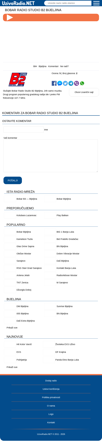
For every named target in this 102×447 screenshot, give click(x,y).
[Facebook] (54, 83)
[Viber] (76, 83)
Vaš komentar (10, 138)
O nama (51, 406)
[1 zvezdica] (58, 76)
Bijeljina (42, 66)
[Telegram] (70, 83)
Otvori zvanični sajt (84, 92)
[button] (96, 3)
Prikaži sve (12, 327)
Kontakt (51, 422)
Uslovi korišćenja (51, 389)
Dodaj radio (51, 380)
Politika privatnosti (51, 397)
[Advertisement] (51, 40)
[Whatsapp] (82, 83)
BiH (35, 66)
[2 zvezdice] (70, 76)
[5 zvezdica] (70, 78)
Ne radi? (64, 66)
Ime (46, 129)
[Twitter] (65, 83)
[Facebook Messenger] (59, 83)
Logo (51, 414)
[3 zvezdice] (83, 76)
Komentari (53, 66)
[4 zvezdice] (58, 78)
